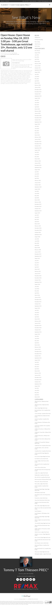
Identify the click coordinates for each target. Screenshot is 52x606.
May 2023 (37, 130)
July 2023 (37, 126)
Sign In (2, 1)
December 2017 (38, 254)
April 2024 (37, 106)
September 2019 (38, 210)
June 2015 (37, 312)
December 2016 (38, 275)
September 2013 (38, 358)
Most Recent (37, 50)
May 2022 (37, 156)
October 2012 (38, 381)
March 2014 (37, 345)
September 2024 (38, 96)
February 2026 (38, 63)
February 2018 (38, 249)
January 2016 (37, 297)
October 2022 (38, 145)
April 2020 (37, 197)
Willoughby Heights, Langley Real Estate (43, 554)
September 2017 (38, 256)
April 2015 (37, 316)
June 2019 (37, 217)
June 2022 (37, 154)
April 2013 (37, 368)
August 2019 (37, 213)
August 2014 (37, 334)
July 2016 (37, 286)
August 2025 (37, 72)
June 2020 (37, 193)
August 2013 (37, 360)
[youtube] (30, 579)
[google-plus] (21, 579)
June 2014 (37, 338)
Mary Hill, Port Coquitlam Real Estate (42, 477)
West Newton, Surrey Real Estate (41, 543)
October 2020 (38, 184)
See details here (16, 62)
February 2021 (38, 180)
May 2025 (37, 78)
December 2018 (38, 228)
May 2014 (37, 340)
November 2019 (38, 206)
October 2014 (38, 329)
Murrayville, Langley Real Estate (41, 483)
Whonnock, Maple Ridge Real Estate (42, 551)
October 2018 (38, 232)
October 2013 (38, 355)
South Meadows (38, 511)
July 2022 (37, 152)
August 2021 (37, 169)
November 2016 (38, 277)
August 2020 (37, 189)
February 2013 (38, 373)
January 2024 (37, 113)
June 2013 (37, 364)
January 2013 (37, 375)
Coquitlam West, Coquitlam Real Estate (43, 451)
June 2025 (37, 76)
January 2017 (37, 273)
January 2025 (37, 87)
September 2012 (38, 384)
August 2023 (37, 124)
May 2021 (37, 176)
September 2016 (38, 282)
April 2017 (37, 267)
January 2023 (37, 139)
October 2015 (38, 303)
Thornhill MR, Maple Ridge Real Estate (42, 523)
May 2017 (37, 264)
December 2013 (38, 351)
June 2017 (37, 262)
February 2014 (38, 347)
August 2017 (37, 258)
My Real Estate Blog (39, 39)
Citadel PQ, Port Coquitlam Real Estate (43, 445)
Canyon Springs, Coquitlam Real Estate (43, 413)
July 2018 (37, 238)
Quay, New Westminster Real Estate (42, 500)
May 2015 (37, 314)
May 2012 (37, 392)
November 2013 (38, 353)
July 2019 (37, 215)
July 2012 (37, 388)
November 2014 (38, 327)
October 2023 (38, 119)
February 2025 (38, 85)
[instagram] (34, 579)
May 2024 (37, 104)
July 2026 (37, 54)
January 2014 (37, 349)
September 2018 (38, 234)
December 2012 (38, 377)
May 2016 (37, 290)
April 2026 (37, 59)
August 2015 (37, 308)
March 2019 (37, 223)
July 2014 (37, 336)
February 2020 (38, 202)
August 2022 (37, 150)
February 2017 (38, 271)
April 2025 (37, 80)
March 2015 (37, 319)
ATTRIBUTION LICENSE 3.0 (33, 599)
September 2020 (38, 187)
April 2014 (37, 342)
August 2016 (37, 284)
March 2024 (37, 109)
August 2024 (37, 98)
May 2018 (37, 243)
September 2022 (38, 148)
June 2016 (37, 288)
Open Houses (37, 44)
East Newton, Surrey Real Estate (41, 458)
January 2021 (37, 182)
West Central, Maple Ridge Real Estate (42, 537)
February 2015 (38, 321)
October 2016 (38, 280)
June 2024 (37, 102)
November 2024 (38, 91)
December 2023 (38, 115)
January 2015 (37, 323)
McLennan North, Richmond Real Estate (43, 479)
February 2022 (38, 161)
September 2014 (38, 332)
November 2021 (38, 165)
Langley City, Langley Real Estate (41, 472)
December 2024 (38, 89)
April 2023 (37, 132)
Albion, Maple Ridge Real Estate (41, 408)
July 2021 (37, 171)
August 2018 (37, 236)
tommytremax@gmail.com (29, 576)
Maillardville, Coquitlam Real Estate (42, 475)
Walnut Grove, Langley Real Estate (42, 532)
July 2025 (37, 74)
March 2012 (37, 397)
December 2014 (38, 325)
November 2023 (38, 117)
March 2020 (37, 200)
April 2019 (37, 221)
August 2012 (37, 386)
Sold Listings (37, 46)
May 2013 (37, 366)
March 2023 (37, 135)
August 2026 (37, 52)
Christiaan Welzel (22, 599)
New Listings (37, 41)
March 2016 (37, 295)
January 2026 (37, 65)
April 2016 (37, 293)
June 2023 (37, 128)
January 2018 (37, 251)
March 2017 (37, 269)
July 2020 (37, 191)
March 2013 (37, 371)
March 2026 (37, 61)
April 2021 (37, 178)
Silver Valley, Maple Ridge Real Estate (42, 505)
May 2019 (37, 219)
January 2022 (37, 163)
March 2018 (37, 247)
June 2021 (37, 174)
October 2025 (38, 67)
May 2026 (37, 57)
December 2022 (38, 141)
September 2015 (38, 306)
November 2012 (38, 379)
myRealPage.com (26, 596)
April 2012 (37, 394)
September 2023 (38, 122)
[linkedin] (27, 579)
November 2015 (38, 301)
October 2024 (38, 93)
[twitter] (24, 579)
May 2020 (37, 195)
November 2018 (38, 230)
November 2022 (38, 143)
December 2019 (38, 204)
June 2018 (37, 241)
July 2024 (37, 100)
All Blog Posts (37, 37)
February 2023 (38, 137)
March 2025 (37, 83)
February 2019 (38, 225)
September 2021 (38, 167)
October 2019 (38, 208)
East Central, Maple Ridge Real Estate (11, 54)
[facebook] (18, 579)
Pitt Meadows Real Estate (40, 492)
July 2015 (37, 310)
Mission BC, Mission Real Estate (41, 481)
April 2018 (37, 245)
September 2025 (38, 70)
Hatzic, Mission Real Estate (40, 467)
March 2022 (37, 158)
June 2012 (37, 390)
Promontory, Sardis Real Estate (41, 498)
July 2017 (37, 260)
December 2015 (38, 299)
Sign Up (7, 1)
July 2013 (37, 362)
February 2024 (38, 111)
